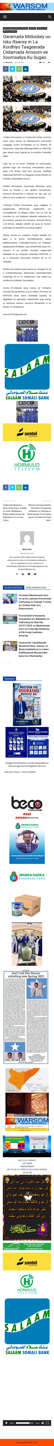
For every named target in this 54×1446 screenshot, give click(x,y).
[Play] (6, 1423)
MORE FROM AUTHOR (36, 588)
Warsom (8, 62)
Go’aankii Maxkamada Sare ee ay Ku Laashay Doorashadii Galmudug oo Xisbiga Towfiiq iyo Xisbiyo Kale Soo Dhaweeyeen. (35, 602)
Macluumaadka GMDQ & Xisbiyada (25, 24)
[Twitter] (30, 574)
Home (5, 24)
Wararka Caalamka (10, 31)
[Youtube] (36, 574)
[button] (27, 1401)
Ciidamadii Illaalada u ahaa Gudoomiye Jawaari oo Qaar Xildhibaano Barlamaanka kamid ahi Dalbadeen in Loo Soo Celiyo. (15, 513)
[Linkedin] (24, 574)
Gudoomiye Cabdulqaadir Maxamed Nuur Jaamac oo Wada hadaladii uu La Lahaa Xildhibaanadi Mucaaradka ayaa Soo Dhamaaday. (34, 649)
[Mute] (42, 1423)
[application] (27, 1402)
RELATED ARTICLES (14, 588)
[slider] (24, 1423)
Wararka (32, 28)
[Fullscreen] (47, 1423)
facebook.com (42, 28)
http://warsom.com (27, 553)
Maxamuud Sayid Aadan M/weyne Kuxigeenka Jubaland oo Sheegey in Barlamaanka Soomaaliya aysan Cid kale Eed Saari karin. (39, 513)
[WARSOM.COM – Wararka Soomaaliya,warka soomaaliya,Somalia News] (27, 7)
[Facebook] (18, 574)
